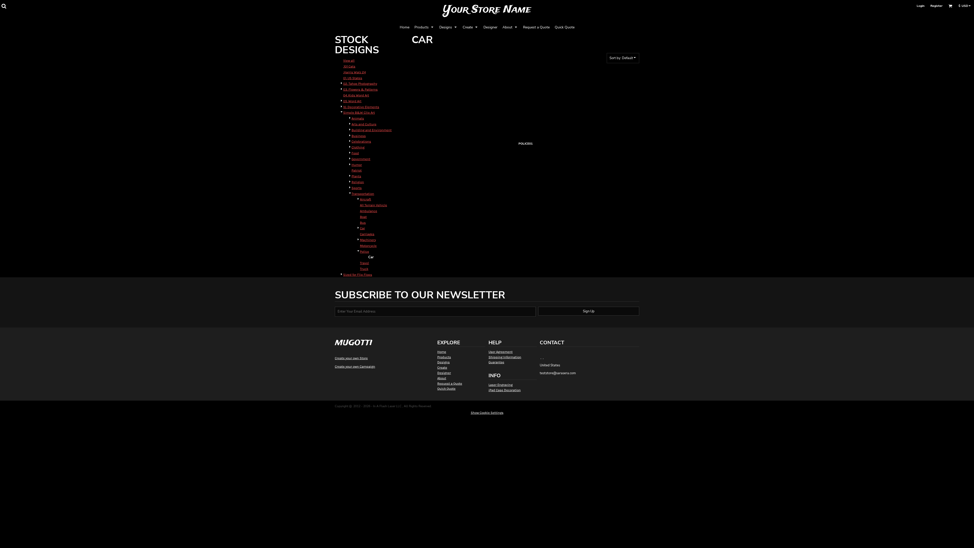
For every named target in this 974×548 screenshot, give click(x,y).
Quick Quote (446, 388)
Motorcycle (368, 246)
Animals (358, 118)
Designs (443, 362)
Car (362, 228)
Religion (358, 182)
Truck (364, 269)
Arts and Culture (364, 124)
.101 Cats (349, 66)
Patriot (357, 170)
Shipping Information (505, 357)
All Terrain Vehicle (373, 205)
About (441, 378)
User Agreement (501, 352)
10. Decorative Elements (361, 107)
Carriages (367, 234)
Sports (357, 188)
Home (441, 352)
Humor (357, 165)
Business (359, 136)
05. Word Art (352, 101)
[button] (3, 6)
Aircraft (365, 199)
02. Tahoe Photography (360, 83)
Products (444, 357)
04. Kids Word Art (356, 95)
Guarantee (496, 362)
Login (921, 6)
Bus (363, 223)
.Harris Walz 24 (354, 72)
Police (364, 251)
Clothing (358, 147)
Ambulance (368, 211)
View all (349, 60)
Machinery (368, 240)
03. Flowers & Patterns (360, 89)
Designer (444, 373)
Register (936, 6)
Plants (356, 176)
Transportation (363, 194)
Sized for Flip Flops (357, 275)
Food (355, 153)
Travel (364, 263)
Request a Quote (449, 383)
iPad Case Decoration (505, 390)
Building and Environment (372, 130)
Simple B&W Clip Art (359, 112)
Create (442, 367)
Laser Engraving (501, 385)
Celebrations (361, 141)
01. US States (352, 78)
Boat (363, 217)
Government (361, 159)
